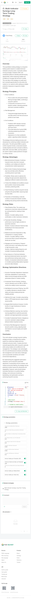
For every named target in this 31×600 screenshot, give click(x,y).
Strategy (19, 555)
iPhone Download (5, 592)
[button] (4, 423)
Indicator (4, 578)
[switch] (25, 458)
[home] (5, 2)
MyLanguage (5, 557)
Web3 (3, 560)
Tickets (18, 562)
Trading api (4, 574)
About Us (4, 562)
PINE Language (5, 553)
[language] (13, 2)
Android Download (14, 592)
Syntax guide (5, 569)
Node (18, 557)
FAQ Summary (5, 555)
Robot (18, 553)
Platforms (19, 560)
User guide (4, 572)
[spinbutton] (15, 427)
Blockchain (4, 576)
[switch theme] (16, 2)
